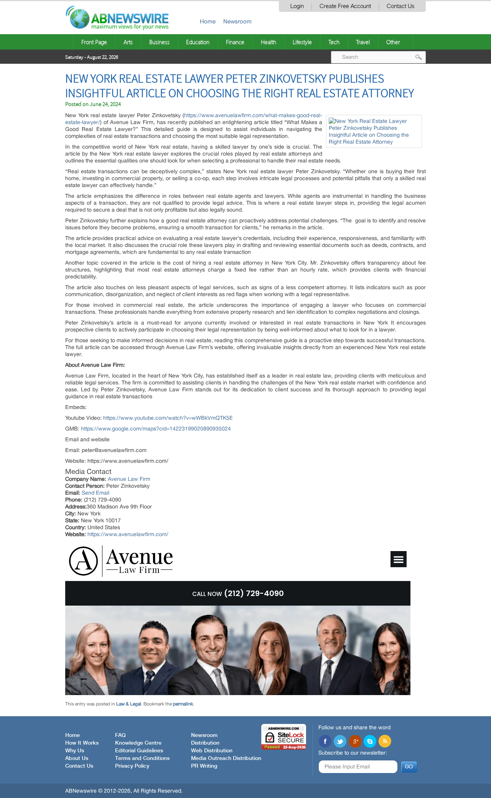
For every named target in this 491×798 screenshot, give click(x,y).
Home (208, 21)
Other (393, 42)
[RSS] (384, 742)
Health (268, 42)
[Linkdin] (354, 742)
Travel (363, 42)
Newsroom (237, 21)
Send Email (95, 493)
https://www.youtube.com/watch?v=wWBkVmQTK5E (168, 418)
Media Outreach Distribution (226, 758)
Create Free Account (345, 6)
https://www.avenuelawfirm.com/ (127, 534)
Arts (128, 42)
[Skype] (369, 742)
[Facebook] (324, 742)
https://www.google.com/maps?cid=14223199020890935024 (156, 428)
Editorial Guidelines (139, 750)
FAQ (120, 735)
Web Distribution (211, 750)
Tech (333, 42)
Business (159, 42)
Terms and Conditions (142, 758)
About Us (76, 758)
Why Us (74, 750)
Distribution (205, 743)
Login (297, 6)
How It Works (82, 743)
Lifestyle (302, 42)
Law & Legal (128, 704)
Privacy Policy (132, 766)
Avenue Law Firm (129, 479)
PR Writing (204, 766)
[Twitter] (339, 742)
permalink (183, 704)
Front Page (94, 42)
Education (197, 42)
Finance (235, 42)
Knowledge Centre (138, 743)
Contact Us (400, 6)
